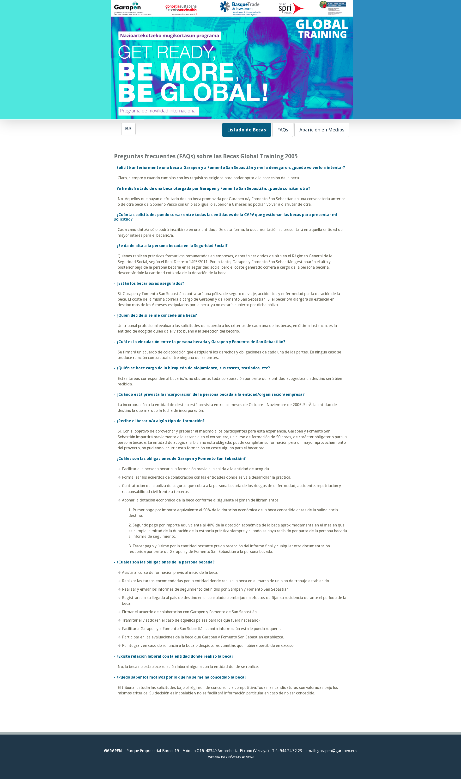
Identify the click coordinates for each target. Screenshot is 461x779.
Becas (246, 130)
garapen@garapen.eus (337, 750)
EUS (128, 129)
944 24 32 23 (290, 750)
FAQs (282, 130)
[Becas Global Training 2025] (230, 117)
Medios (321, 130)
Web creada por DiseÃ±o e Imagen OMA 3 (231, 756)
